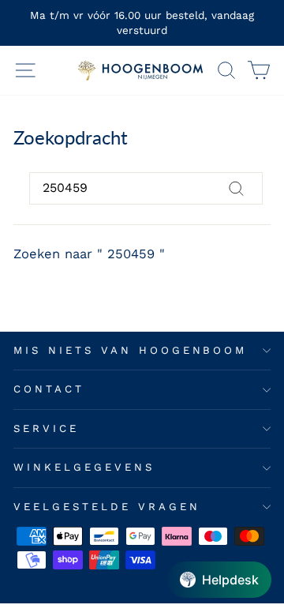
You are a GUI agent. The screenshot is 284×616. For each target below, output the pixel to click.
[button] (219, 579)
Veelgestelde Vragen (106, 507)
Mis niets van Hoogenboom (130, 350)
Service (46, 428)
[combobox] (146, 188)
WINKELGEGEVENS (84, 467)
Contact (48, 389)
